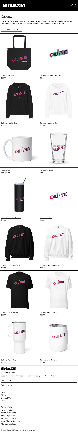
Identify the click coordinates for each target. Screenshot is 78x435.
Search (4, 392)
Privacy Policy (7, 410)
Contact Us (6, 398)
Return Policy (7, 407)
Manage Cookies (8, 424)
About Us (5, 395)
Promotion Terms (8, 418)
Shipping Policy (8, 415)
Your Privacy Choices (10, 421)
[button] (72, 5)
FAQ (3, 401)
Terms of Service (8, 412)
